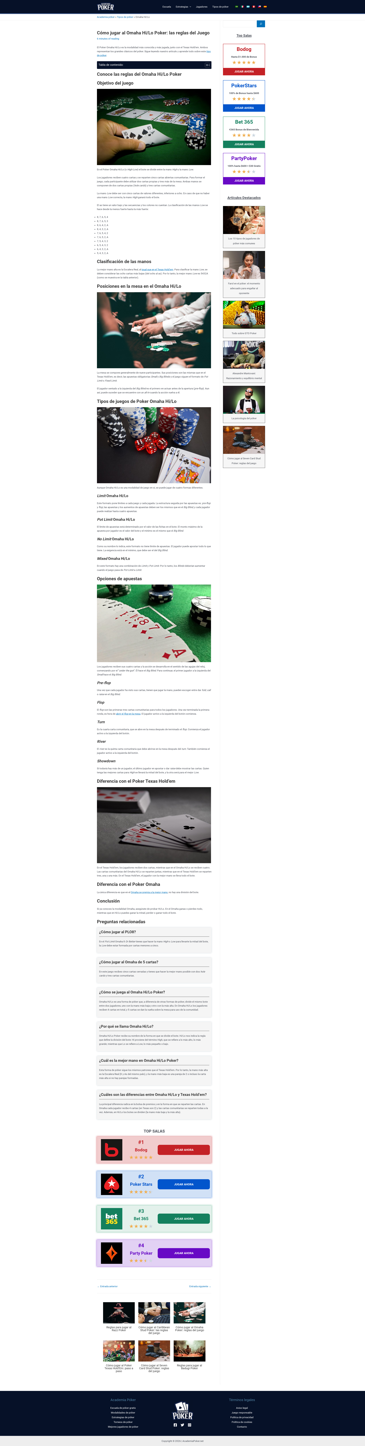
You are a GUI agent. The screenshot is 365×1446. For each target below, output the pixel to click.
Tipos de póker (220, 6)
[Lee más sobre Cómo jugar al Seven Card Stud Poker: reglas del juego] (154, 1350)
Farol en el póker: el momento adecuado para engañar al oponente (244, 288)
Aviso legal (242, 1407)
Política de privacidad (242, 1417)
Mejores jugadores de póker (123, 1426)
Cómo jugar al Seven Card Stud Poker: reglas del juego (154, 1368)
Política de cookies (242, 1422)
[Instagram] (189, 1425)
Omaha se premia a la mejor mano (149, 892)
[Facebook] (175, 1425)
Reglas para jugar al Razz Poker (118, 1329)
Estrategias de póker (123, 1417)
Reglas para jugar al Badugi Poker (189, 1367)
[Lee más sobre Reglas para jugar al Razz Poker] (119, 1312)
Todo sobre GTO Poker (244, 333)
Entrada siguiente (200, 1286)
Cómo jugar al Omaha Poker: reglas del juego (189, 1329)
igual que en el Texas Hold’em (157, 269)
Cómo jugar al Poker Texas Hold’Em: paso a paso (119, 1368)
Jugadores (201, 6)
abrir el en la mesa (128, 713)
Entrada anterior (107, 1286)
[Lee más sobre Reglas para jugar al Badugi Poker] (189, 1350)
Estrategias (182, 6)
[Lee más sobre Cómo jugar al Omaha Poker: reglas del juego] (189, 1312)
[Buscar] (261, 23)
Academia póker (106, 17)
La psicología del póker (244, 418)
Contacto (242, 1426)
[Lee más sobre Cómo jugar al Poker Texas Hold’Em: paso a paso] (119, 1350)
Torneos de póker (123, 1422)
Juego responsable (242, 1412)
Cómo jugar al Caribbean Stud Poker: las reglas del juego (154, 1330)
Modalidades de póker (123, 1412)
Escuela (167, 6)
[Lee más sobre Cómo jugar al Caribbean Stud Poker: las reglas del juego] (154, 1312)
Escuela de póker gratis (123, 1407)
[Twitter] (182, 1425)
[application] (189, 6)
